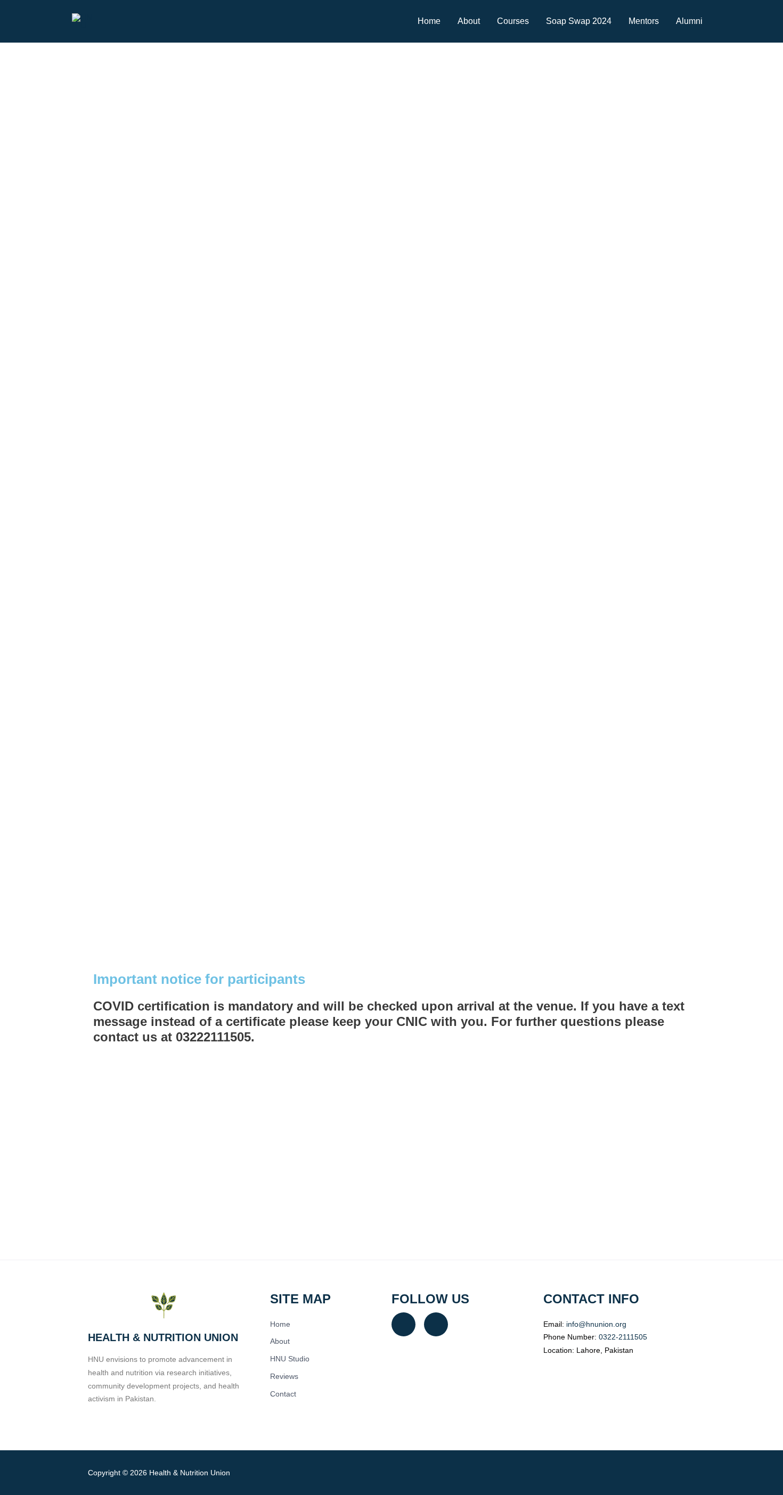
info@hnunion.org (596, 1324)
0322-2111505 (623, 1337)
